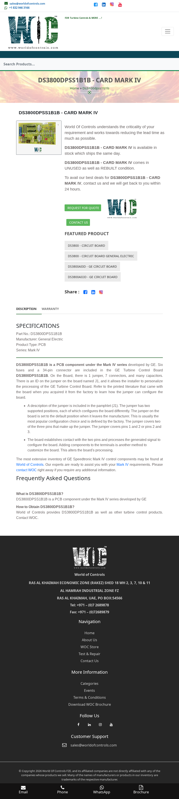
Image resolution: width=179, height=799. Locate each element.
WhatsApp (101, 792)
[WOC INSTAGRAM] (100, 726)
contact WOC (26, 470)
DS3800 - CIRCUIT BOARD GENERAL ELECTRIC (101, 256)
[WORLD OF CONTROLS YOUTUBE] (120, 4)
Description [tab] (26, 309)
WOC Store (90, 646)
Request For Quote (83, 208)
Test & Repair (89, 653)
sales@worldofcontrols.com (27, 3)
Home (74, 88)
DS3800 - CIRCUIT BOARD (86, 245)
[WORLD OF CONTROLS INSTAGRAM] (112, 4)
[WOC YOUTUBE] (111, 726)
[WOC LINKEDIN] (89, 726)
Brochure (141, 792)
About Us (89, 640)
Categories (89, 683)
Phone (62, 792)
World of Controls (29, 464)
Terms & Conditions (89, 697)
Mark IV (123, 464)
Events (89, 690)
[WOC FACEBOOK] (78, 726)
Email (23, 792)
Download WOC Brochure (89, 704)
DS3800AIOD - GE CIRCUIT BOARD (92, 277)
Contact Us (78, 222)
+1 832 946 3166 (19, 8)
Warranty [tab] (50, 309)
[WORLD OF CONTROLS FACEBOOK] (96, 4)
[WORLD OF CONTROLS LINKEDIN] (104, 4)
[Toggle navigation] (168, 31)
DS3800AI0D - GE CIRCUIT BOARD (92, 266)
